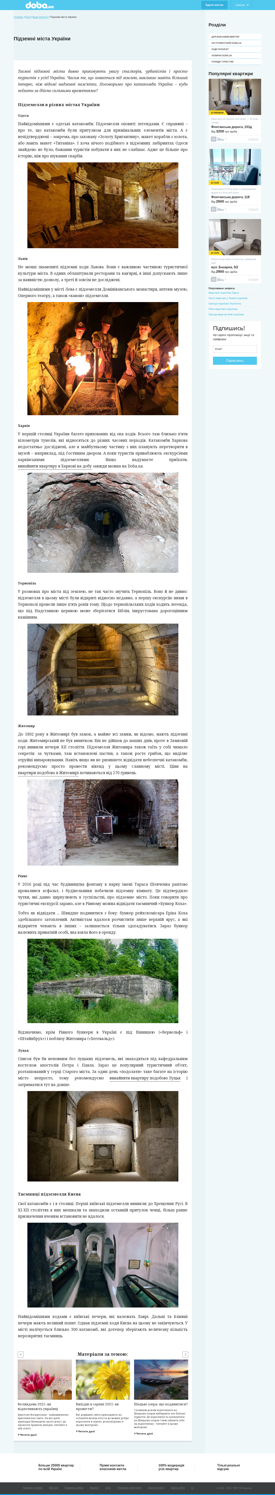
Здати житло (214, 4)
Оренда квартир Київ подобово (226, 314)
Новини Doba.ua (222, 55)
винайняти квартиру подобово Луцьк (145, 1078)
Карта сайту (178, 1488)
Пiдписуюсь (235, 360)
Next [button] (185, 1355)
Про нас (53, 1488)
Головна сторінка (32, 1488)
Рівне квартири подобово (223, 309)
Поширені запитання (129, 1488)
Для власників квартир (225, 37)
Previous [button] (21, 1355)
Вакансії (94, 1488)
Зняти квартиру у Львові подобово (228, 298)
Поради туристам (222, 61)
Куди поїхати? (220, 49)
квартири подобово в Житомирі (48, 772)
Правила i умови (74, 1488)
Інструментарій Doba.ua (226, 43)
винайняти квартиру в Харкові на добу (55, 466)
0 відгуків (253, 139)
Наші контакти (156, 1488)
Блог (108, 1488)
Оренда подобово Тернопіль (225, 303)
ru (192, 1488)
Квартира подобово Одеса (224, 292)
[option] (45, 1398)
